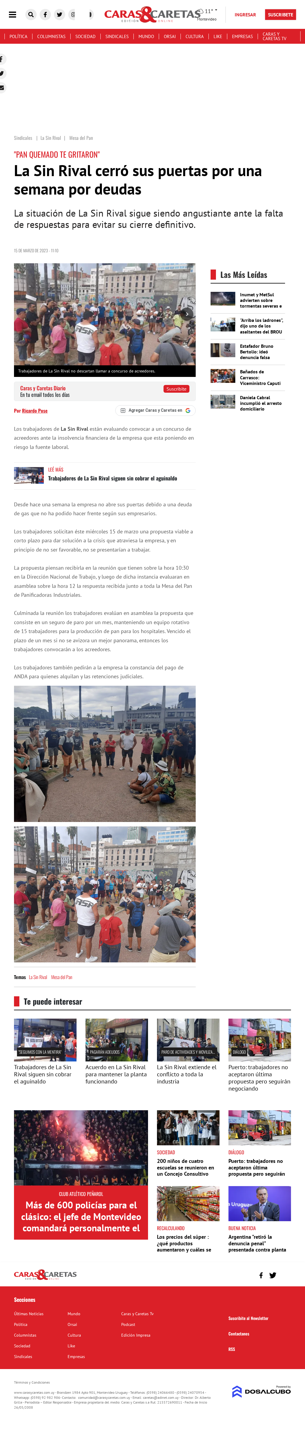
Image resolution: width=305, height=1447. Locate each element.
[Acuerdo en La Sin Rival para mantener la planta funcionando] (116, 1060)
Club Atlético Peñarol (81, 1193)
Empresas (242, 36)
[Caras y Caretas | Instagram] (74, 14)
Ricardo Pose (35, 410)
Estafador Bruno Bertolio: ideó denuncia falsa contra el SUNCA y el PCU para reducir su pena (261, 360)
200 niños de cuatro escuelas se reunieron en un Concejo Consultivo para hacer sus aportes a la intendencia (188, 1174)
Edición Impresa (135, 1335)
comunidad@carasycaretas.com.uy (104, 1397)
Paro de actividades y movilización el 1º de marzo (202, 1052)
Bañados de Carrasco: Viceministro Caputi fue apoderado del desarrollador (260, 383)
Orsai (170, 36)
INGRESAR (245, 15)
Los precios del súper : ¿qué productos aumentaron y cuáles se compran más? (184, 1246)
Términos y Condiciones (32, 1382)
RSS (231, 1349)
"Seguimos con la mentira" (39, 1052)
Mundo (146, 36)
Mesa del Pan (61, 977)
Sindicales (117, 36)
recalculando (171, 1228)
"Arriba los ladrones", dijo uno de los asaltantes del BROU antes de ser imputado (261, 331)
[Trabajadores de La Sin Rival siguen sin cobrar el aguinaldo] (29, 478)
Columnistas (51, 36)
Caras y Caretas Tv (275, 36)
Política (18, 36)
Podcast (128, 1324)
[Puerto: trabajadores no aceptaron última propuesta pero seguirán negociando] (259, 1060)
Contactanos (238, 1333)
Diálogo (239, 1052)
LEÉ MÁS (55, 469)
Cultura (195, 36)
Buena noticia (242, 1228)
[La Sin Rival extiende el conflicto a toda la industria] (188, 1060)
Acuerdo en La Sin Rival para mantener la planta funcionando (116, 1074)
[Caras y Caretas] (45, 1279)
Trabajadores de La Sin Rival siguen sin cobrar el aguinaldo (112, 478)
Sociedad (85, 36)
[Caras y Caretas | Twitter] (59, 14)
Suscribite (176, 389)
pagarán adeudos (104, 1052)
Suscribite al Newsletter (248, 1318)
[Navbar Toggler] (17, 15)
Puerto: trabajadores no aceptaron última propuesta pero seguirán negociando (259, 1077)
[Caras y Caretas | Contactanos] (284, 1274)
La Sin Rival (38, 977)
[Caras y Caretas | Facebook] (45, 14)
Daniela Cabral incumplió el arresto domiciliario (261, 403)
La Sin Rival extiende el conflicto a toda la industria (187, 1074)
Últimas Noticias (28, 1313)
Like (218, 36)
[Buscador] (31, 14)
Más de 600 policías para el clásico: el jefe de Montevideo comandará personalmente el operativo (81, 1222)
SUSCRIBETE (280, 15)
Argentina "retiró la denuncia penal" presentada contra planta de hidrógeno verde (257, 1246)
